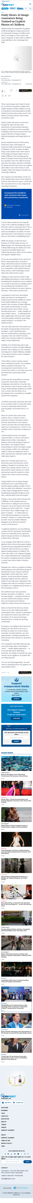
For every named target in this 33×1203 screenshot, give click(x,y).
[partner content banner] (16, 204)
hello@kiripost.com (8, 1179)
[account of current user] (26, 8)
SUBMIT (16, 741)
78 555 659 (19, 1175)
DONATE (16, 699)
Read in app (5, 1)
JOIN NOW (16, 718)
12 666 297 (10, 1175)
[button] (2, 95)
